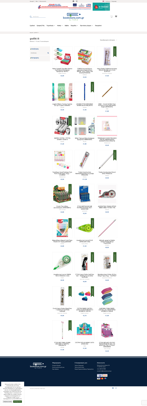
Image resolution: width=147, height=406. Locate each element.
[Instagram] (76, 1)
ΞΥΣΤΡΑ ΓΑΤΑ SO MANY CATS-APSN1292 (84, 343)
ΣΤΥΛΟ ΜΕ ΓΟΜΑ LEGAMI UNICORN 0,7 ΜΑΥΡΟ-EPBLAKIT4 (62, 344)
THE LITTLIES (62, 209)
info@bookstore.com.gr (105, 371)
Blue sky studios (107, 73)
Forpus (85, 74)
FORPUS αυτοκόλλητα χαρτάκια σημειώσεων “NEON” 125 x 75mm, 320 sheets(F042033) (85, 70)
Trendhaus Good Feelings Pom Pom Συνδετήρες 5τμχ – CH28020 (62, 174)
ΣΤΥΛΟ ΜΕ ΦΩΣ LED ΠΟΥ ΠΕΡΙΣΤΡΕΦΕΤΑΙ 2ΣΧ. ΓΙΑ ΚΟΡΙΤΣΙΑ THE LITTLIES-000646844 (107, 344)
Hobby (59, 25)
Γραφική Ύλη (40, 25)
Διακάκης (84, 211)
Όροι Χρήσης (55, 369)
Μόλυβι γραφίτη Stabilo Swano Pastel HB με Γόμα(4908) (107, 242)
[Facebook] (73, 1)
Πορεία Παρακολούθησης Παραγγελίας (84, 369)
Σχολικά (32, 25)
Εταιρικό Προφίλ (56, 365)
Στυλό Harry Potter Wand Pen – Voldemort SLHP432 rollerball (62, 310)
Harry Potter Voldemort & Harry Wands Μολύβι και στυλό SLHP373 (107, 70)
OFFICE (107, 209)
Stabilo (107, 245)
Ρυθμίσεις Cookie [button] (7, 401)
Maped (62, 141)
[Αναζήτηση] (48, 52)
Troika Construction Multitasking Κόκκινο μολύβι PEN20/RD (84, 174)
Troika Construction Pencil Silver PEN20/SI (107, 173)
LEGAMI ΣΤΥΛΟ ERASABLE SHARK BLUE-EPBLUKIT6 (84, 104)
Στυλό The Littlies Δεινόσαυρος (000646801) (62, 207)
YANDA (62, 277)
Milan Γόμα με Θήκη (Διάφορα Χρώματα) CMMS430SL (84, 138)
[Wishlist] (116, 17)
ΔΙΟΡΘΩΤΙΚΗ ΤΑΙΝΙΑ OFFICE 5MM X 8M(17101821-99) (107, 207)
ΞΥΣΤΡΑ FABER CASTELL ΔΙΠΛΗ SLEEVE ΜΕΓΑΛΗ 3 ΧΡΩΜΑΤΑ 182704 (84, 310)
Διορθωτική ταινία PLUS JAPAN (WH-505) (85, 241)
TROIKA (85, 177)
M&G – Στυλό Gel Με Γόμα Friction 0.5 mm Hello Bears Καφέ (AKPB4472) (107, 105)
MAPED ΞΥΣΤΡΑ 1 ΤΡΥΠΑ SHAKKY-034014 (62, 138)
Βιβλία (67, 25)
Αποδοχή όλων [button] (17, 401)
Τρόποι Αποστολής (79, 367)
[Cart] (112, 16)
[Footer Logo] (38, 366)
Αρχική (31, 32)
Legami (62, 107)
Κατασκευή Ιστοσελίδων (35, 388)
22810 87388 (102, 369)
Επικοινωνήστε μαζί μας (58, 367)
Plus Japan (85, 243)
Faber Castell (62, 73)
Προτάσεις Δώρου (85, 25)
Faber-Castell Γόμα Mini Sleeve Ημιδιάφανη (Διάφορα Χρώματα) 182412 (62, 70)
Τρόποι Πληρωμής (79, 365)
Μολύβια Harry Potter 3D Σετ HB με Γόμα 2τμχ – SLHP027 (107, 275)
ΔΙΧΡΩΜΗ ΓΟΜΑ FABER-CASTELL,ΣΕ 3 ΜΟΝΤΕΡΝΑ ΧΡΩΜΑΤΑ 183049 (107, 310)
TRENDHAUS (107, 143)
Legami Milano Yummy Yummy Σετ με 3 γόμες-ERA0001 (62, 104)
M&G (107, 108)
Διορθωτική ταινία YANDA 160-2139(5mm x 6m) (62, 275)
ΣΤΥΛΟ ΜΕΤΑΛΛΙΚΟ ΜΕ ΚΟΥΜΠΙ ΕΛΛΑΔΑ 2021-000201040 (84, 208)
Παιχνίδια (73, 25)
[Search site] (31, 17)
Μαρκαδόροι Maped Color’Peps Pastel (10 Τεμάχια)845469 (62, 241)
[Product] (62, 56)
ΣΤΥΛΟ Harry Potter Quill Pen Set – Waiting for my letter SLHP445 (84, 276)
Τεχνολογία (49, 25)
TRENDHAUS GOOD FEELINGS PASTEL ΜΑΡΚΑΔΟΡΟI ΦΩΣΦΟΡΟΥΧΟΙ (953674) (107, 139)
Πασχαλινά (98, 25)
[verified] (99, 375)
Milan (84, 141)
